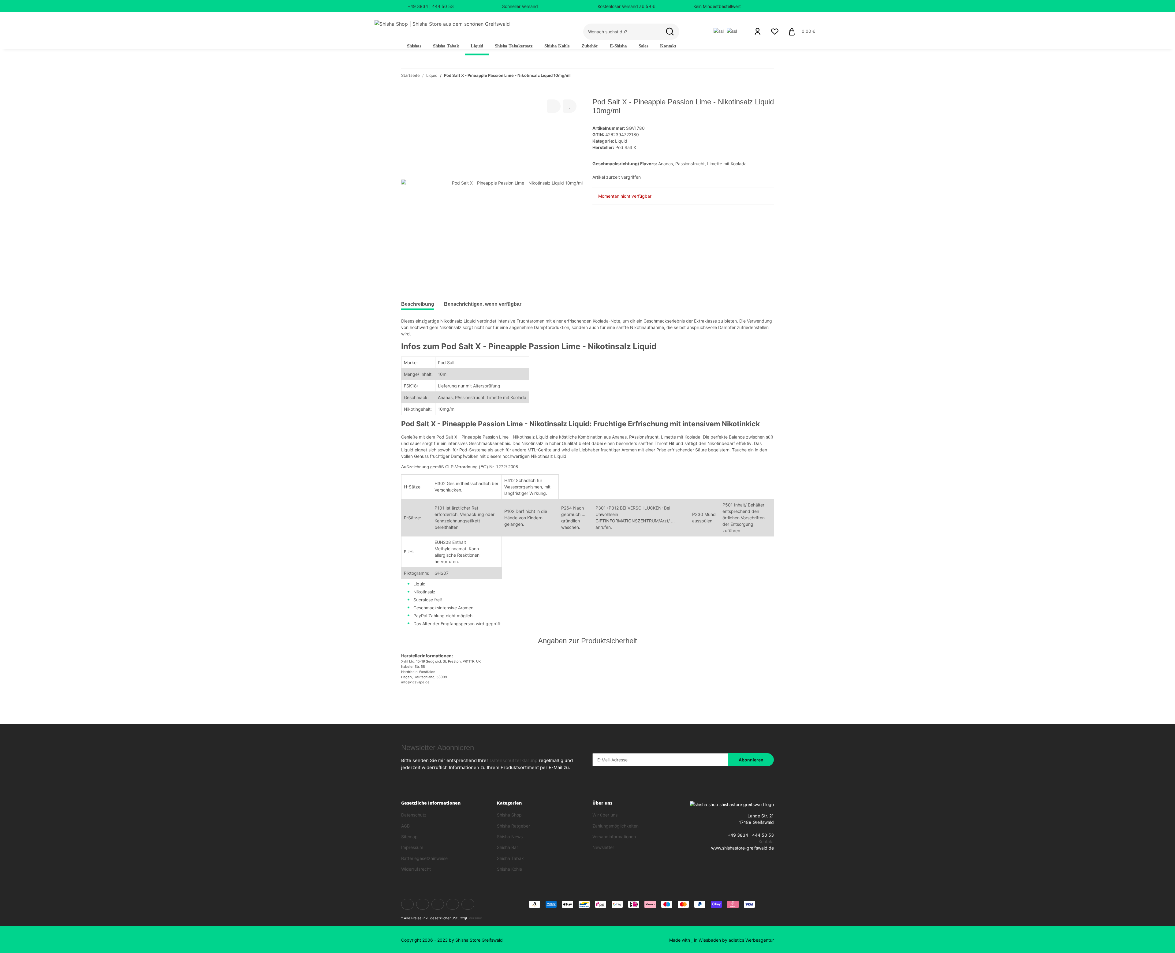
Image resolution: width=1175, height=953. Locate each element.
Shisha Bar (507, 847)
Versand (475, 918)
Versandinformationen (614, 836)
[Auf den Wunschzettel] (569, 106)
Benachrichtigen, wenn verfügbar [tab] (482, 304)
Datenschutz (414, 814)
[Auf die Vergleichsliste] (554, 106)
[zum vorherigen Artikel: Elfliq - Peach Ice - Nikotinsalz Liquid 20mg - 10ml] (754, 75)
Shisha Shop (509, 814)
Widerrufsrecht (416, 869)
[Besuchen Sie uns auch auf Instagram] (467, 904)
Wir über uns (604, 814)
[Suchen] (669, 32)
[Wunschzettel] (774, 32)
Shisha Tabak (510, 858)
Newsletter (603, 847)
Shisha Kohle (509, 869)
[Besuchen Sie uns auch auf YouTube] (437, 904)
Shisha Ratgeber (513, 825)
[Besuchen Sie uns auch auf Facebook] (407, 904)
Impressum (412, 847)
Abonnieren (751, 759)
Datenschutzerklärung (514, 760)
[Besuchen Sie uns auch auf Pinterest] (452, 904)
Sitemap (409, 836)
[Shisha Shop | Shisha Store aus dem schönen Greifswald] (442, 24)
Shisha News (510, 836)
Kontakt (668, 45)
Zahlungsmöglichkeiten (615, 825)
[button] (757, 32)
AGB (405, 825)
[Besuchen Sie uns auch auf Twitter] (422, 904)
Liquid (621, 141)
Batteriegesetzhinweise (424, 858)
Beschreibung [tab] (417, 304)
